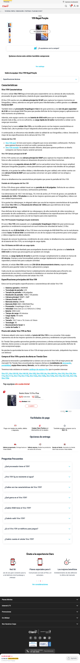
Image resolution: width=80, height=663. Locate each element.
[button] (71, 1)
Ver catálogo (40, 66)
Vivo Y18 (16, 376)
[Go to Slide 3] (9, 35)
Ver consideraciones (40, 584)
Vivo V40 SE (23, 373)
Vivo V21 (5, 373)
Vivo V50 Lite (41, 373)
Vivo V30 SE (13, 373)
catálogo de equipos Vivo (38, 369)
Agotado (74, 658)
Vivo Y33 (58, 376)
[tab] (61, 411)
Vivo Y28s (42, 376)
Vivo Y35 (65, 376)
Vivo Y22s (33, 376)
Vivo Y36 (73, 376)
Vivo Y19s (25, 376)
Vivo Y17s (9, 376)
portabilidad (6, 365)
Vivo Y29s (50, 376)
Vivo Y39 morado (12, 148)
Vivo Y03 (61, 373)
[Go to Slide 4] (9, 40)
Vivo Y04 (68, 373)
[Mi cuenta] (74, 6)
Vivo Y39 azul (10, 143)
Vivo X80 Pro (52, 373)
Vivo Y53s (5, 378)
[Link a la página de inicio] (1, 11)
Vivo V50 (32, 373)
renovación (67, 363)
